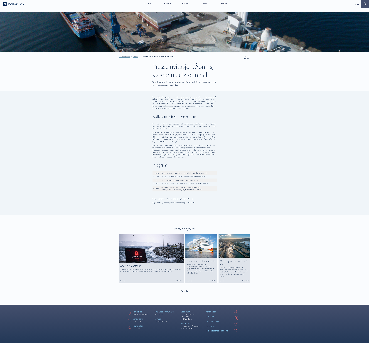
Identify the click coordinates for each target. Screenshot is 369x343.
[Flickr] (236, 324)
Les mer (122, 281)
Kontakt (224, 4)
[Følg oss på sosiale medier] (236, 323)
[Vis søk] (365, 4)
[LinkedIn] (236, 329)
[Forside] (17, 4)
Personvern (211, 326)
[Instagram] (236, 312)
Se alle (184, 291)
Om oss (205, 4)
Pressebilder (211, 316)
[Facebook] (236, 318)
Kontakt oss (211, 311)
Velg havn (147, 4)
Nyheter (135, 56)
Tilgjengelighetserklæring (217, 330)
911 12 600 (136, 328)
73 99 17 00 (137, 321)
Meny (354, 4)
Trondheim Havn (124, 56)
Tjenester (167, 4)
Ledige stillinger (212, 321)
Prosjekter (186, 4)
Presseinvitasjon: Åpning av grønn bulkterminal (158, 56)
